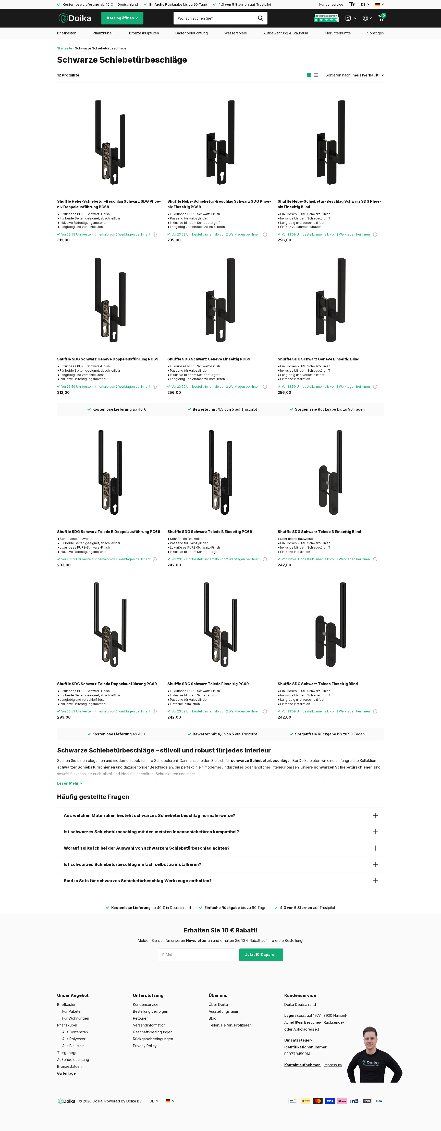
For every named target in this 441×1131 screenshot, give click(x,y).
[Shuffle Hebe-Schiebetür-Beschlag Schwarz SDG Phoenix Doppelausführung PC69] (110, 142)
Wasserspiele (235, 33)
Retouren (141, 1018)
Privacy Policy (145, 1046)
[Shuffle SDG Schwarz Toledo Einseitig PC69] (220, 625)
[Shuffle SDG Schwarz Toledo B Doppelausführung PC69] (110, 473)
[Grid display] (309, 75)
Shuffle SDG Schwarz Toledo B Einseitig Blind (319, 531)
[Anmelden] (367, 18)
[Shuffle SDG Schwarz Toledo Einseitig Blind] (331, 625)
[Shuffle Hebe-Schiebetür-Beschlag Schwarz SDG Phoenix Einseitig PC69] (220, 142)
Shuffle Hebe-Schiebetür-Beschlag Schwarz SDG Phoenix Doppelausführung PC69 (109, 204)
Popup (155, 234)
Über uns (218, 995)
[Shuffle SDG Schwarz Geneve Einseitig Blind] (331, 300)
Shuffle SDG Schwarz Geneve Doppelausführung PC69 (107, 359)
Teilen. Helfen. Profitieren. (230, 1025)
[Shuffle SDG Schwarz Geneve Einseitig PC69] (220, 300)
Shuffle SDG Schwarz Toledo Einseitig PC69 (208, 684)
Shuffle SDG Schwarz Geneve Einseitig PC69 (208, 359)
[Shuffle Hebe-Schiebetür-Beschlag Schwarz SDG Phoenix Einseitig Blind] (331, 142)
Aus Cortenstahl (75, 1032)
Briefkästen (66, 33)
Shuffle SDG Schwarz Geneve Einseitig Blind (318, 359)
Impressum (333, 1065)
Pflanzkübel (103, 33)
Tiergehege (67, 1052)
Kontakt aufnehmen (302, 1065)
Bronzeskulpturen (144, 33)
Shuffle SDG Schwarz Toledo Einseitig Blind (318, 684)
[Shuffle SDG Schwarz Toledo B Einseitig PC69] (220, 473)
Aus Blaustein (73, 1046)
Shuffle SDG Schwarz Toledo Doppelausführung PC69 (107, 684)
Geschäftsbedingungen (153, 1032)
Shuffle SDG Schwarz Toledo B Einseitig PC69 (209, 531)
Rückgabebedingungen (153, 1039)
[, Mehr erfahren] (351, 18)
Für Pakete (71, 1011)
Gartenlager (67, 1073)
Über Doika (218, 1004)
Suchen (260, 18)
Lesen (68, 783)
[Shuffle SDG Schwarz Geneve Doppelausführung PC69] (110, 300)
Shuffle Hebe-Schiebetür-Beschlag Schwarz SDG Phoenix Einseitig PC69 (219, 204)
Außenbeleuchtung (73, 1059)
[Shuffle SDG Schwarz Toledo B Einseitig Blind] (331, 473)
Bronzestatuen (69, 1066)
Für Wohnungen (75, 1018)
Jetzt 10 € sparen (261, 954)
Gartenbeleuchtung (191, 33)
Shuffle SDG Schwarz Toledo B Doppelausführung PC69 (108, 531)
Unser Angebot (73, 995)
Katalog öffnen (121, 18)
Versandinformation (149, 1025)
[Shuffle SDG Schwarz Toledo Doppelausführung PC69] (110, 625)
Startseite (64, 48)
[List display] (316, 75)
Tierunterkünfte (338, 33)
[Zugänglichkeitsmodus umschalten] (352, 4)
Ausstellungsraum (223, 1011)
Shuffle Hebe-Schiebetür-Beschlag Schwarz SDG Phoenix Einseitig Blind (329, 204)
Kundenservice (331, 4)
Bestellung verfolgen (150, 1011)
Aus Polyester (73, 1039)
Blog (212, 1018)
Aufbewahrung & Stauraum (285, 33)
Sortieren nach (338, 75)
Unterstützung (148, 995)
